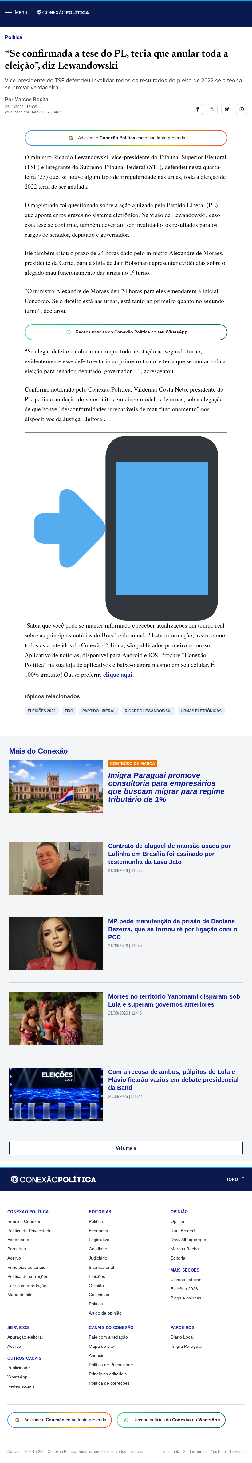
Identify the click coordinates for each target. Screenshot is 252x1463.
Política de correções (27, 1276)
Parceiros (16, 1248)
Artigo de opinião (105, 1313)
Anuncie (96, 1355)
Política (13, 37)
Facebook (170, 1451)
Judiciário (98, 1258)
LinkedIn (237, 1451)
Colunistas (99, 1294)
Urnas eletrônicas (201, 711)
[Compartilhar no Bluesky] (226, 109)
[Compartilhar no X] (212, 109)
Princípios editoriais (26, 1267)
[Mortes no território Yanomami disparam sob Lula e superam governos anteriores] (56, 1018)
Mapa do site (20, 1294)
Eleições (97, 1276)
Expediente (18, 1239)
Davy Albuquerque (188, 1239)
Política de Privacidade (29, 1230)
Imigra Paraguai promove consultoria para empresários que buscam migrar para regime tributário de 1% (166, 787)
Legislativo (99, 1239)
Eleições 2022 (42, 711)
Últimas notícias (186, 1279)
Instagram (198, 1451)
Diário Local (182, 1337)
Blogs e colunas (186, 1297)
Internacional (101, 1267)
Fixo (69, 711)
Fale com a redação (26, 1285)
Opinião (96, 1285)
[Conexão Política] (63, 12)
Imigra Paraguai (186, 1346)
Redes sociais (20, 1386)
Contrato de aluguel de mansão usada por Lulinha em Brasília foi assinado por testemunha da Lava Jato (169, 853)
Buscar (22, 29)
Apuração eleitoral (25, 1337)
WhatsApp (17, 1376)
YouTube (218, 1451)
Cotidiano (98, 1248)
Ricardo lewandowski (148, 711)
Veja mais (126, 1148)
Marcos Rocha (31, 99)
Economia (98, 1230)
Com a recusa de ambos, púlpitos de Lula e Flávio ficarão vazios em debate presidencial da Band (173, 1079)
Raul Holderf (183, 1230)
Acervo (14, 1258)
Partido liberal (99, 711)
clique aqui (117, 674)
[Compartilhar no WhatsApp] (241, 109)
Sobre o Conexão (24, 1221)
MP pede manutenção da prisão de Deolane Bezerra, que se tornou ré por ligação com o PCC (172, 929)
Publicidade (18, 1367)
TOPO (235, 1179)
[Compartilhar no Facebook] (197, 109)
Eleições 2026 (184, 1288)
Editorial (178, 1258)
